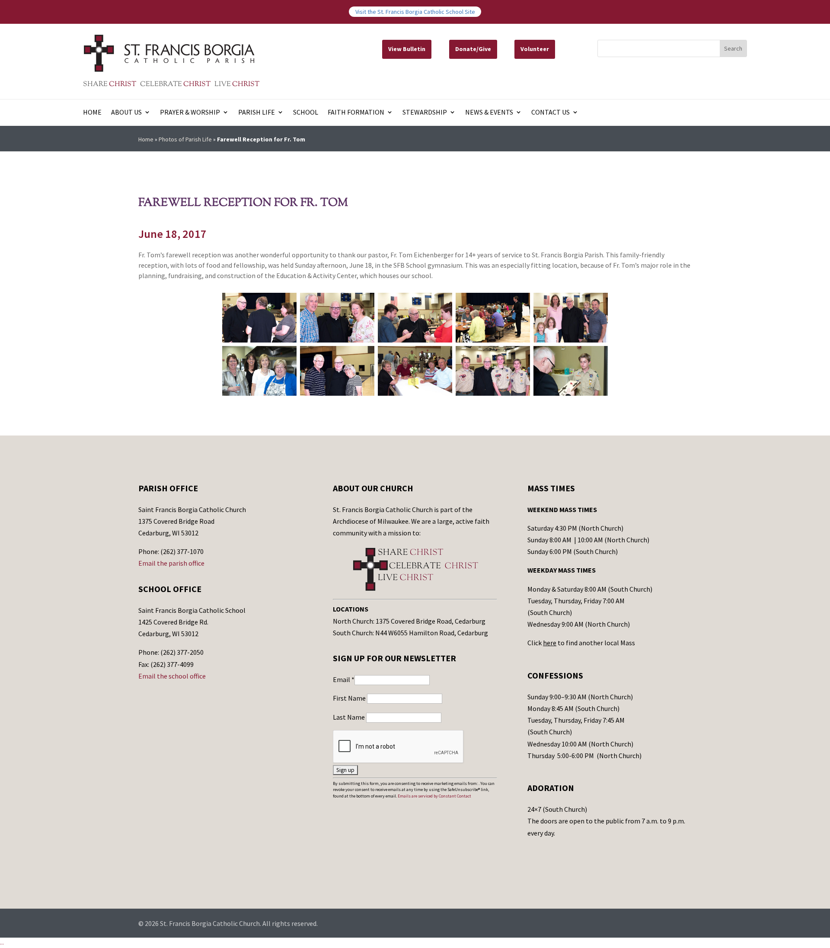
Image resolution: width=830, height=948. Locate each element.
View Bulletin (406, 49)
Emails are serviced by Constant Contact (434, 796)
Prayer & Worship (190, 112)
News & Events (489, 112)
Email (343, 679)
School (305, 112)
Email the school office (172, 676)
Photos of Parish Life (185, 139)
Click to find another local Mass (581, 642)
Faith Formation (356, 112)
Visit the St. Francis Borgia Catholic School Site (415, 12)
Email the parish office (171, 563)
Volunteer (534, 49)
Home (92, 112)
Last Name (349, 717)
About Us (126, 112)
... (2, 942)
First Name (350, 698)
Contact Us (550, 112)
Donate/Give (473, 49)
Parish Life (256, 112)
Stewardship (424, 112)
